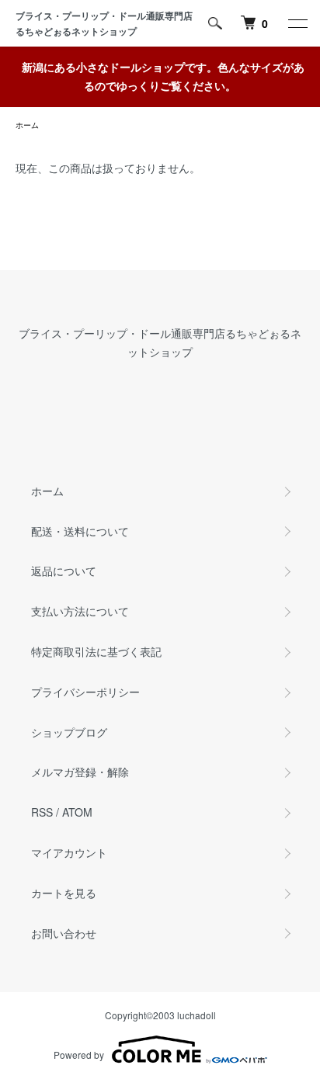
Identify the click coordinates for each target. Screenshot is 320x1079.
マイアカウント (69, 852)
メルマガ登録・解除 (80, 771)
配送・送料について (80, 531)
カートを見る (63, 892)
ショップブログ (69, 732)
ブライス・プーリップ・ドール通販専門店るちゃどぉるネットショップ (104, 23)
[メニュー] (296, 23)
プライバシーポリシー (85, 691)
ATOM (77, 812)
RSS (42, 812)
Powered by (79, 1054)
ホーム (27, 125)
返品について (63, 570)
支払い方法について (80, 611)
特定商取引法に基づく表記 (96, 651)
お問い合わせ (63, 933)
